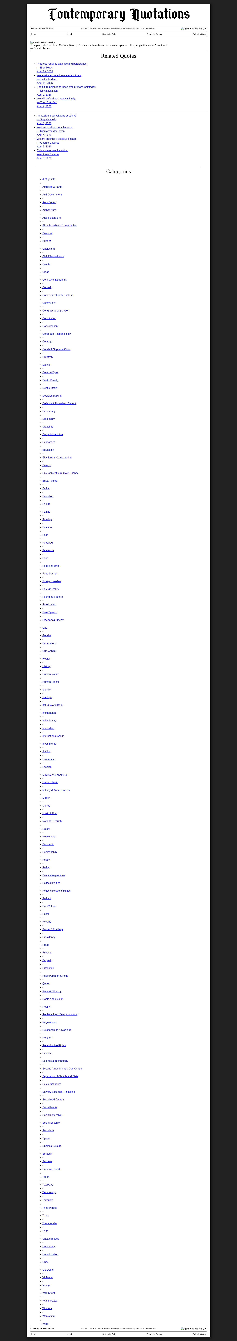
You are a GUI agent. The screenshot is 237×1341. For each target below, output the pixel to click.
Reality (46, 1006)
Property (47, 960)
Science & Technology (55, 1060)
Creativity (47, 357)
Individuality (49, 720)
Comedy (47, 287)
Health (46, 658)
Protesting (48, 968)
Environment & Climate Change (60, 473)
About (69, 34)
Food (45, 558)
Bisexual (47, 233)
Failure (46, 504)
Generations (49, 643)
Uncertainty (48, 1246)
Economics (48, 442)
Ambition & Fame (52, 186)
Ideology (47, 697)
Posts (45, 914)
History (46, 666)
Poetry (46, 859)
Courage (47, 341)
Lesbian (47, 767)
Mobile (46, 798)
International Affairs (53, 736)
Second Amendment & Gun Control (62, 1068)
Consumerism (50, 326)
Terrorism (47, 1200)
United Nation (50, 1254)
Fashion (47, 527)
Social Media (49, 1107)
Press (45, 944)
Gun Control (49, 651)
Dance (46, 364)
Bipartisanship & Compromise (59, 225)
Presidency (48, 937)
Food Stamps (50, 573)
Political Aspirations (53, 875)
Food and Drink (51, 565)
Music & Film (49, 813)
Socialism (48, 1130)
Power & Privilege (52, 929)
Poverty (46, 921)
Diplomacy (48, 419)
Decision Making (52, 395)
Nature (46, 828)
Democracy (48, 411)
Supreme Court (51, 1169)
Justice (46, 751)
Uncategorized (50, 1238)
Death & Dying (50, 372)
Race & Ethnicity (51, 991)
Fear (45, 535)
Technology (49, 1192)
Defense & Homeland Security (59, 403)
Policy (45, 867)
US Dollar (48, 1269)
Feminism (48, 550)
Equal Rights (49, 480)
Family (46, 511)
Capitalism (48, 248)
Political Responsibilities (56, 890)
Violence (47, 1277)
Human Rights (50, 681)
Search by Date (109, 34)
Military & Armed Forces (56, 790)
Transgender (49, 1223)
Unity (45, 1262)
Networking (48, 836)
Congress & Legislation (55, 310)
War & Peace (49, 1300)
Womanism (48, 1316)
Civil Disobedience (53, 256)
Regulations (49, 1022)
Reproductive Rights (54, 1045)
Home (33, 34)
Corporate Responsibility (56, 333)
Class (45, 272)
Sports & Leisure (51, 1146)
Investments (49, 743)
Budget (46, 241)
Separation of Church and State (60, 1076)
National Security (52, 821)
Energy (46, 465)
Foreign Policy (50, 589)
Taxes (45, 1177)
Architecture (49, 210)
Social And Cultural (53, 1099)
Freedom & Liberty (53, 620)
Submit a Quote (200, 34)
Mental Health (50, 782)
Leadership (48, 759)
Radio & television (52, 999)
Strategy (47, 1153)
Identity (46, 689)
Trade (45, 1215)
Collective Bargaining (54, 279)
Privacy (46, 952)
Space (46, 1138)
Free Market (49, 604)
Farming (47, 519)
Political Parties (51, 883)
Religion (47, 1037)
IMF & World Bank (52, 705)
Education (48, 449)
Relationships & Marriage (56, 1030)
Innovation (48, 728)
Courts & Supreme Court (56, 349)
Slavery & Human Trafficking (58, 1091)
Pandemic (48, 844)
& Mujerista (48, 179)
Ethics (45, 488)
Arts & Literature (51, 217)
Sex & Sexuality (51, 1084)
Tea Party (47, 1184)
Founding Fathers (52, 596)
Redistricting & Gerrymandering (60, 1014)
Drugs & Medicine (52, 434)
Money (46, 805)
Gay (44, 627)
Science (47, 1053)
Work (45, 1323)
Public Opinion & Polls (55, 975)
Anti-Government (52, 194)
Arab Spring (49, 202)
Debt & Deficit (50, 388)
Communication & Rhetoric (57, 295)
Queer (45, 983)
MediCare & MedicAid (55, 774)
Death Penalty (50, 380)
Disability (47, 426)
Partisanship (49, 852)
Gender (46, 635)
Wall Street (48, 1293)
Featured (47, 542)
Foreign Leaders (51, 581)
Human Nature (50, 674)
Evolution (47, 496)
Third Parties (49, 1207)
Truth (45, 1231)
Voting (46, 1285)
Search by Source (154, 34)
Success (47, 1161)
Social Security (51, 1122)
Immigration (49, 712)
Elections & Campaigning (57, 457)
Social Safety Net (52, 1115)
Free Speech (49, 612)
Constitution (49, 318)
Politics (46, 898)
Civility (46, 264)
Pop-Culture (49, 906)
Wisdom (47, 1308)
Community (48, 302)
